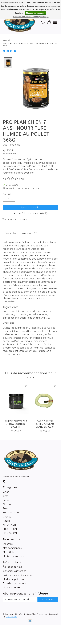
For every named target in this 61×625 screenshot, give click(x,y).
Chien (6, 491)
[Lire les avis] (12, 179)
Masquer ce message (35, 13)
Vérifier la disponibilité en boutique (22, 188)
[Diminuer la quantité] (6, 199)
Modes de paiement (14, 579)
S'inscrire (8, 543)
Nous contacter (11, 587)
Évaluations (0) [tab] (29, 233)
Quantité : (7, 194)
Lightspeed (11, 616)
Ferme (6, 500)
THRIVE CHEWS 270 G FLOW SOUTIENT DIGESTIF (16, 424)
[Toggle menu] (55, 22)
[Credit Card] (30, 620)
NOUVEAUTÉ (10, 524)
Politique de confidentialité (17, 575)
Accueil (6, 40)
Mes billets (8, 552)
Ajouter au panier (30, 207)
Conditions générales (14, 570)
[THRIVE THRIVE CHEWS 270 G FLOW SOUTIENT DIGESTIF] (16, 401)
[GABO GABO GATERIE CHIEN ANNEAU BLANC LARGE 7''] (45, 401)
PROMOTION (10, 528)
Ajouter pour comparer (16, 219)
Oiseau (7, 504)
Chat (5, 495)
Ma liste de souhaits (13, 556)
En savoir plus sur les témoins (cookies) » (31, 17)
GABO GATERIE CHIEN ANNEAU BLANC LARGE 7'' (45, 424)
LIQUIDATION (10, 533)
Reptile (6, 520)
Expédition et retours (14, 583)
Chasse (7, 516)
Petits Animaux (11, 512)
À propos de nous (12, 566)
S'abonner (47, 599)
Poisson (7, 508)
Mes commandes (12, 547)
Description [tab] (11, 233)
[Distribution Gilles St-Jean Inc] (19, 22)
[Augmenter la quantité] (12, 199)
